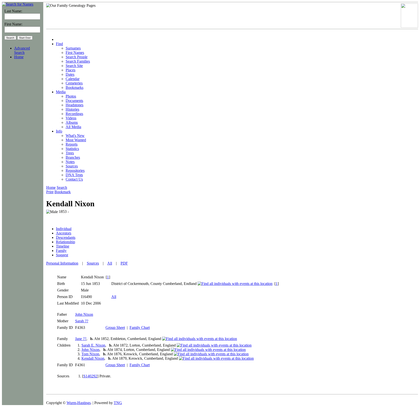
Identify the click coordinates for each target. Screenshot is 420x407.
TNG (118, 403)
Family (61, 251)
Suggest (62, 255)
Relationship (65, 242)
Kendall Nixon (92, 358)
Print (49, 192)
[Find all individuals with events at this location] (235, 284)
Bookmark (62, 192)
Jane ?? (80, 339)
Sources (93, 263)
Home (19, 57)
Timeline (62, 246)
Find (59, 44)
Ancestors (63, 233)
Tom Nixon (90, 354)
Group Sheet (115, 327)
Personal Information (62, 263)
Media (61, 92)
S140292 (90, 376)
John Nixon (84, 314)
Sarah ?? (81, 321)
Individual (63, 229)
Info (59, 131)
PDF (124, 263)
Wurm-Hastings (79, 403)
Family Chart (140, 327)
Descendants (65, 237)
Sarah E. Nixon (93, 345)
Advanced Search (22, 50)
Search (62, 187)
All (109, 263)
